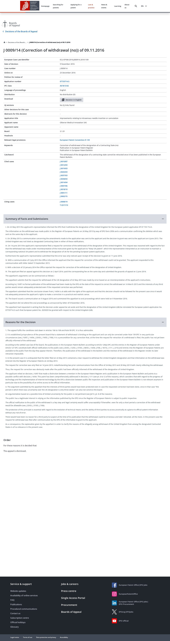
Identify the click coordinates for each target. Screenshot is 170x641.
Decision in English (74, 100)
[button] (85, 218)
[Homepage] (4, 42)
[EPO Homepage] (29, 6)
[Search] (136, 6)
